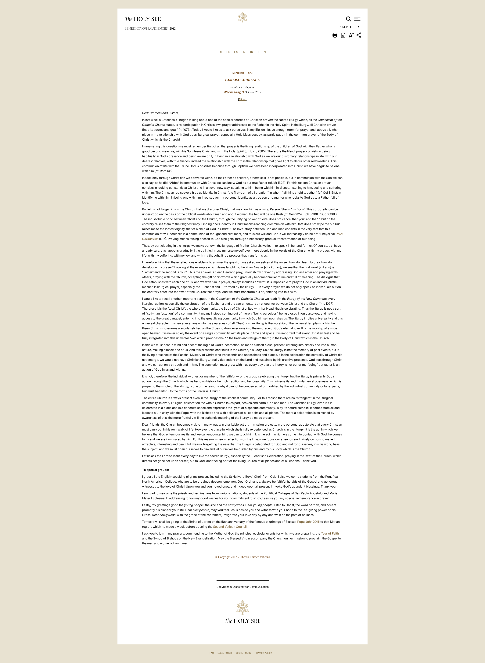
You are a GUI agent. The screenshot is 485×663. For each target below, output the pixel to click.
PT (265, 52)
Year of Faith (330, 533)
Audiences (158, 28)
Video (242, 99)
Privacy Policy (263, 653)
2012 (173, 28)
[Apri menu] (357, 19)
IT (258, 52)
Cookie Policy (243, 653)
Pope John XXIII (308, 522)
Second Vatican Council (230, 526)
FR (243, 52)
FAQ (212, 653)
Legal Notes (224, 653)
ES (236, 52)
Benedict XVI (136, 28)
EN (228, 52)
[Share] (359, 35)
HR (251, 52)
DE (221, 52)
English (346, 28)
